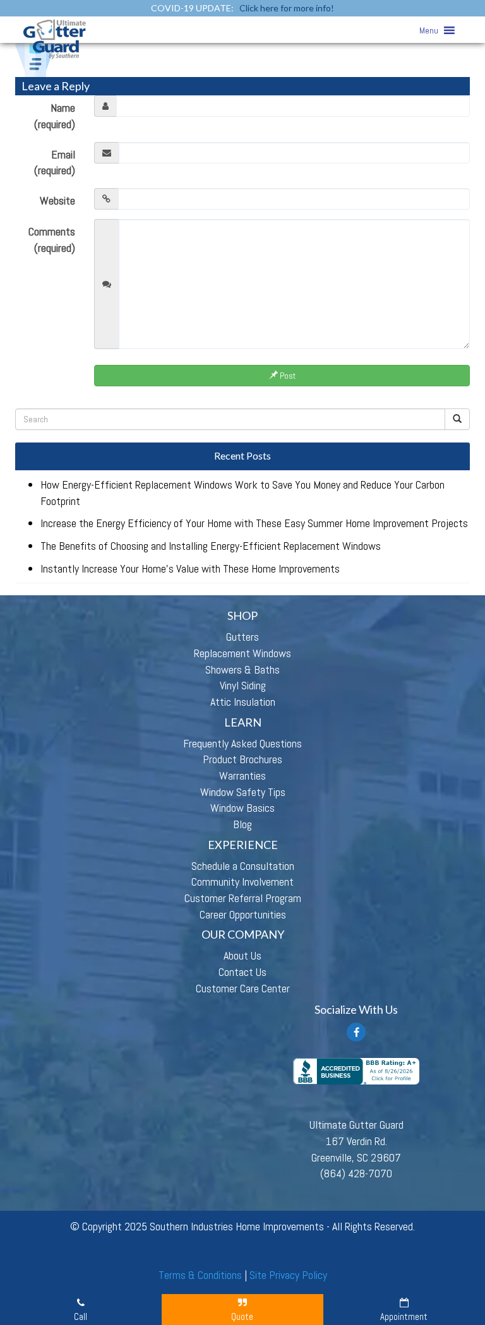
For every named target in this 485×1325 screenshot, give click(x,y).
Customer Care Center (243, 988)
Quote (242, 1316)
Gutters (242, 636)
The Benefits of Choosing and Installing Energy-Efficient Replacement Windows (210, 545)
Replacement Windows (242, 653)
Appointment (404, 1316)
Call (80, 1316)
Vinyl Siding (243, 685)
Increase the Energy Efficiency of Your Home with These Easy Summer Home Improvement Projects (254, 523)
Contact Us (242, 972)
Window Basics (242, 807)
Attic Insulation (242, 701)
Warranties (242, 775)
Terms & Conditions (200, 1275)
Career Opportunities (243, 914)
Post (287, 375)
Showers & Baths (242, 669)
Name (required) (54, 115)
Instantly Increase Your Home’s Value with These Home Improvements (190, 568)
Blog (242, 824)
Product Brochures (242, 759)
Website (57, 200)
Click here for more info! (286, 8)
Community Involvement (242, 881)
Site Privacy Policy (288, 1275)
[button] (428, 30)
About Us (242, 955)
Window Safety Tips (242, 792)
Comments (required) (51, 239)
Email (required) (54, 162)
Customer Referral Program (242, 898)
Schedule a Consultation (242, 866)
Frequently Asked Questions (242, 743)
